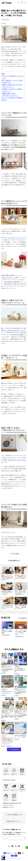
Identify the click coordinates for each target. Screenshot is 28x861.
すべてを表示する (22, 618)
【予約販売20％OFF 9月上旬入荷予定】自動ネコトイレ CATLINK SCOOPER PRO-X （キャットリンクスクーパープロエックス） (7, 741)
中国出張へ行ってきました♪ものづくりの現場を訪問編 (7, 631)
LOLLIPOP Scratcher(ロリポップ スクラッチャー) (7, 692)
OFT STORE (12, 858)
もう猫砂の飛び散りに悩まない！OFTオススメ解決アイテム (7, 607)
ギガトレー (20, 394)
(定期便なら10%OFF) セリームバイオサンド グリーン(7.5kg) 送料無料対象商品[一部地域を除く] (20, 691)
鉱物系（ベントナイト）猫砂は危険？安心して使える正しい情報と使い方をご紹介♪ (7, 577)
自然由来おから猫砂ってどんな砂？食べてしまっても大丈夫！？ (7, 592)
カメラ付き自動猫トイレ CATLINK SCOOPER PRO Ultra (19, 670)
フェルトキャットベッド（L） (15, 238)
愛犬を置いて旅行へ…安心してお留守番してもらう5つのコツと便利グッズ (20, 577)
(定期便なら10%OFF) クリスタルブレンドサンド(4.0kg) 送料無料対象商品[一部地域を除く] (7, 668)
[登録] (24, 838)
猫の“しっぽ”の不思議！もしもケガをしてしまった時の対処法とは (20, 592)
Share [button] (4, 23)
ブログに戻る (15, 554)
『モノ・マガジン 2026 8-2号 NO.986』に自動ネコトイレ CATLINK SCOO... (21, 632)
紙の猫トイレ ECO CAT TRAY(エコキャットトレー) (13, 330)
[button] (18, 2)
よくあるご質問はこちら (14, 814)
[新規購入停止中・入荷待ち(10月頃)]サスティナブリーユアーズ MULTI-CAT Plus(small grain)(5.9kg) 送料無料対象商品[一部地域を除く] (7, 714)
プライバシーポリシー (8, 805)
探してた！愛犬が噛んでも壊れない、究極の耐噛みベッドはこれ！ (20, 607)
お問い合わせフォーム (14, 821)
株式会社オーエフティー (9, 807)
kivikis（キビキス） (7, 277)
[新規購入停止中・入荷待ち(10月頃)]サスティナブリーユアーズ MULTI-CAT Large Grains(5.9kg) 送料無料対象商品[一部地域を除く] (20, 713)
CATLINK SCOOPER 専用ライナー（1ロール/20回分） (20, 736)
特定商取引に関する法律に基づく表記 (12, 803)
